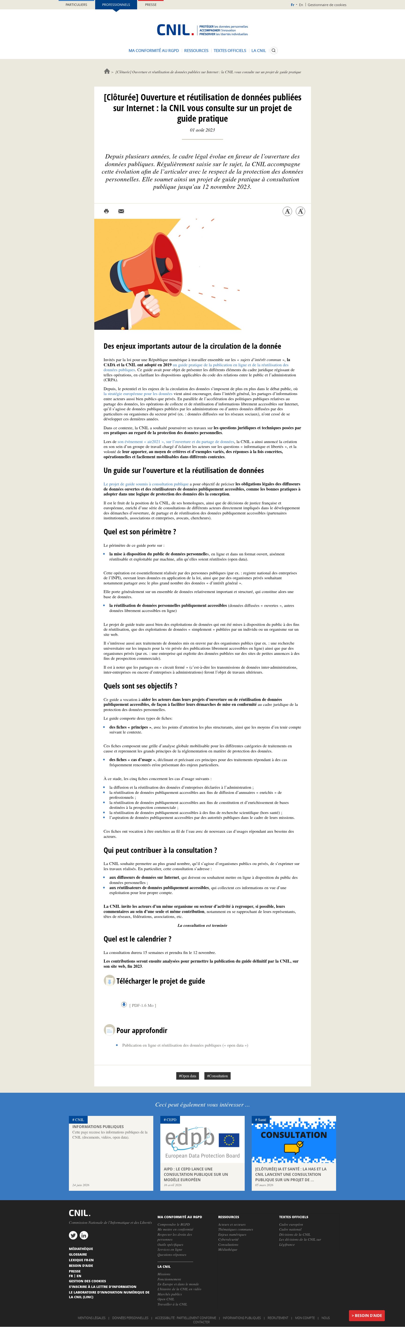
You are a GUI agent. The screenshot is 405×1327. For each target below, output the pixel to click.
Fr (292, 4)
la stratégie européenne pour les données (138, 393)
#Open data (187, 1075)
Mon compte (305, 1318)
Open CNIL (166, 1299)
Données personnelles (130, 1318)
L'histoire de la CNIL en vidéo (179, 1289)
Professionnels (116, 4)
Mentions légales (91, 1318)
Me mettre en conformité (175, 1229)
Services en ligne (170, 1249)
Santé (262, 1119)
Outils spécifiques (170, 1244)
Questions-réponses (172, 1254)
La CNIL (258, 50)
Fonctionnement (169, 1279)
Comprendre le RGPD (174, 1224)
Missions (164, 1274)
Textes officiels (230, 50)
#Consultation (217, 1075)
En (301, 4)
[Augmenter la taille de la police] (300, 211)
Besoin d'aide (368, 1315)
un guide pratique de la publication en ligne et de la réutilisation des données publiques (196, 367)
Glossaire (78, 1254)
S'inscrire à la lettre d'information (102, 1286)
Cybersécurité (228, 1239)
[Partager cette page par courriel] (121, 211)
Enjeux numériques (232, 1234)
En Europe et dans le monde (178, 1284)
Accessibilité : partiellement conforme (185, 1318)
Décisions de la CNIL (294, 1234)
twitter (73, 1235)
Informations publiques (242, 1318)
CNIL (79, 1119)
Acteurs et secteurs (232, 1224)
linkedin (84, 1235)
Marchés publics (170, 1294)
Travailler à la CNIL (172, 1304)
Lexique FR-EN (81, 1259)
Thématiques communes (235, 1229)
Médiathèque (227, 1249)
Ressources (196, 50)
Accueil (107, 71)
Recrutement (278, 1318)
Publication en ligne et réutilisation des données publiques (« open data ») (185, 1045)
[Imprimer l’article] (106, 211)
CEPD (171, 1119)
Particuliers (76, 4)
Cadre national (290, 1229)
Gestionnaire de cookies (327, 4)
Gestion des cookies (87, 1281)
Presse (151, 4)
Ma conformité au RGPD (154, 50)
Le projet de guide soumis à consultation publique (146, 484)
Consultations (228, 1244)
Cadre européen (291, 1224)
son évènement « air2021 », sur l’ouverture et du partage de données (176, 441)
